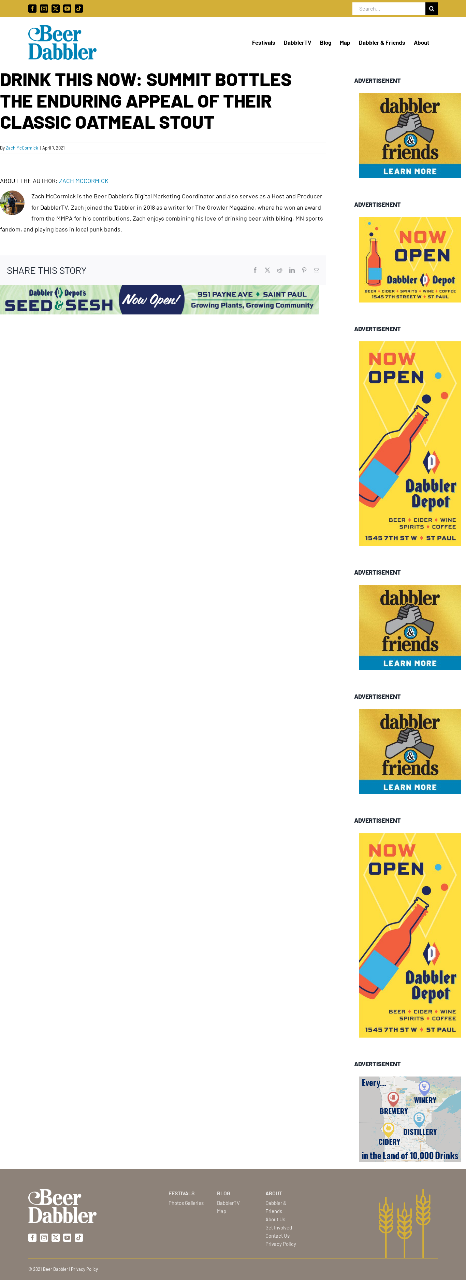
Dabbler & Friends (276, 1207)
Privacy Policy (280, 1244)
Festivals (181, 1193)
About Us (275, 1219)
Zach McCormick (22, 148)
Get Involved (278, 1227)
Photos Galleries (186, 1203)
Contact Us (277, 1236)
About (273, 1193)
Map (221, 1211)
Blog (223, 1193)
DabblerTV (228, 1203)
